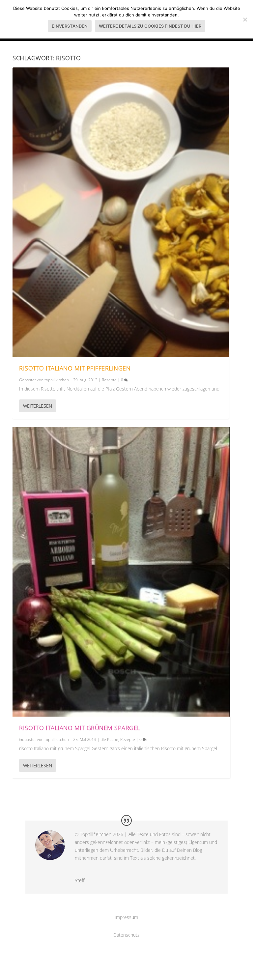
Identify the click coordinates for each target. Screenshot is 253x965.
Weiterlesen (37, 406)
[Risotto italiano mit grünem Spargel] (121, 572)
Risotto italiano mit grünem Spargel (79, 728)
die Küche (109, 739)
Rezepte (109, 380)
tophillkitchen (56, 380)
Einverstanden (70, 26)
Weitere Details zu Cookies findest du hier (150, 26)
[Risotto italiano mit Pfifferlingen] (121, 212)
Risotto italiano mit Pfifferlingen (74, 368)
